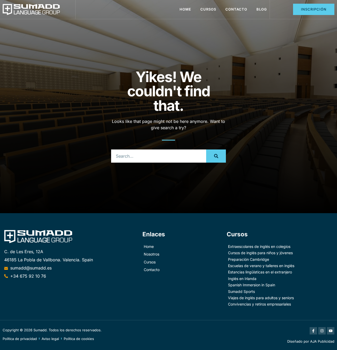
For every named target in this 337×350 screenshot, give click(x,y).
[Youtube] (330, 330)
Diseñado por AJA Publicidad (310, 341)
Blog (261, 9)
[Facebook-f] (313, 330)
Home (185, 9)
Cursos (208, 9)
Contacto (236, 9)
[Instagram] (322, 330)
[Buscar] (216, 156)
